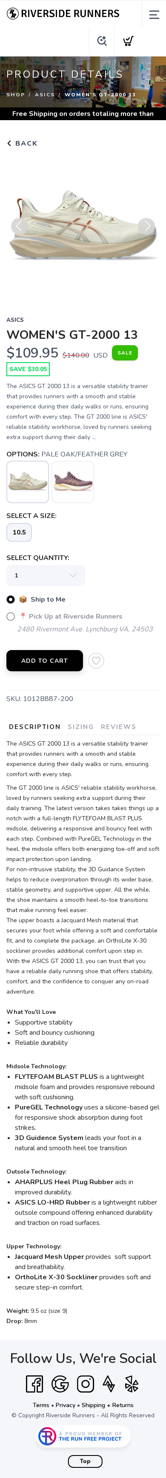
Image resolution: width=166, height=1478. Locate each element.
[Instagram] (85, 1384)
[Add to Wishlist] (96, 661)
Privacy (65, 1405)
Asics (45, 94)
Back (25, 143)
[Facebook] (34, 1384)
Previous (19, 226)
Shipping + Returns (108, 1405)
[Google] (60, 1384)
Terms (41, 1405)
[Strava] (108, 1384)
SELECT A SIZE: (31, 516)
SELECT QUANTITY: (37, 558)
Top (85, 1461)
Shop (15, 94)
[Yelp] (132, 1384)
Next (146, 226)
